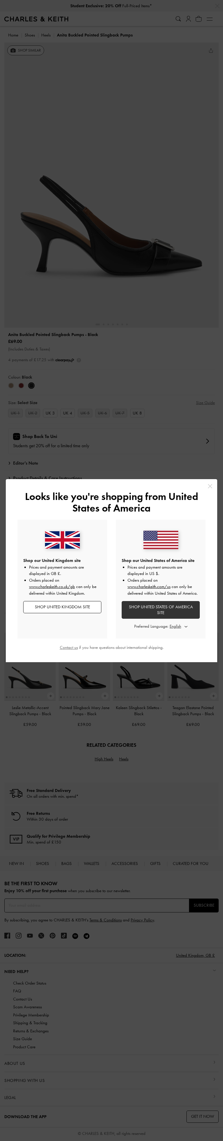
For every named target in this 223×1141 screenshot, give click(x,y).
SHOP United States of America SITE (161, 609)
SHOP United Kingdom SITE (62, 606)
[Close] (210, 486)
